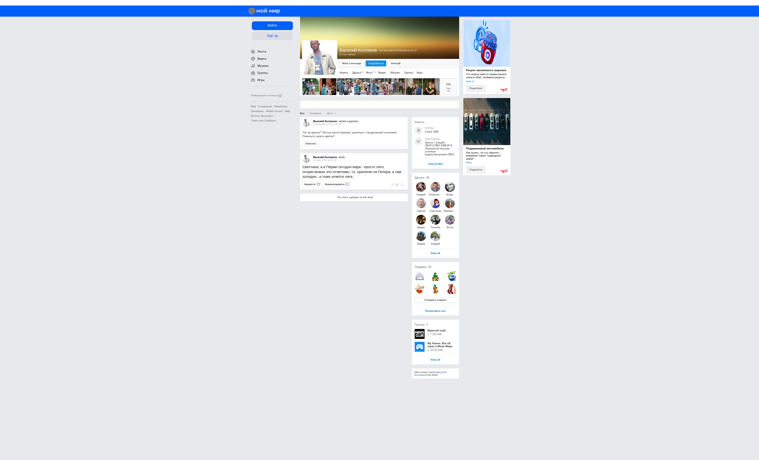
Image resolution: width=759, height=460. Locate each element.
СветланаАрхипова (435, 210)
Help (287, 111)
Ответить (310, 143)
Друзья (357, 72)
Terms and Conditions (263, 120)
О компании (265, 106)
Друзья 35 (422, 177)
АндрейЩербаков (435, 243)
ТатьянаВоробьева (435, 227)
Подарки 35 (423, 267)
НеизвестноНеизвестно (450, 210)
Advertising (280, 106)
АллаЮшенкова (450, 227)
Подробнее (475, 88)
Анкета (344, 72)
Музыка (395, 72)
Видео (382, 72)
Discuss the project (262, 115)
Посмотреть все (435, 311)
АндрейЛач (420, 194)
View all (435, 360)
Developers (257, 111)
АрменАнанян (421, 227)
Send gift (396, 63)
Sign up (272, 36)
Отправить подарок (435, 300)
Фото (370, 72)
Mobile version (274, 111)
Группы (408, 72)
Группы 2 (421, 324)
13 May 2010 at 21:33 (324, 160)
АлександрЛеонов (435, 194)
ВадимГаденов (421, 243)
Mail (253, 106)
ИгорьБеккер (450, 194)
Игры (420, 72)
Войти (272, 25)
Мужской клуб (437, 330)
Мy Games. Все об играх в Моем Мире (440, 345)
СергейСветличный (421, 210)
